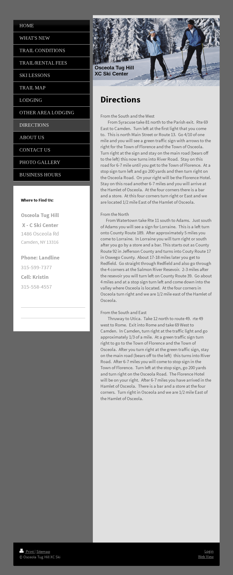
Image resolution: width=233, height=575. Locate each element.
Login (209, 551)
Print (30, 551)
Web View (206, 556)
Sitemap (43, 551)
